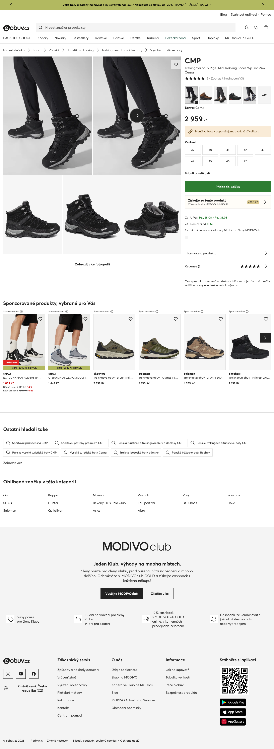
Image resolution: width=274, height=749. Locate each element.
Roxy (186, 495)
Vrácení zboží (67, 677)
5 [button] (214, 78)
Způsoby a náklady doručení (78, 670)
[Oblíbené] (256, 27)
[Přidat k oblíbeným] (176, 64)
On (5, 495)
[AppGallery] (233, 722)
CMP (193, 60)
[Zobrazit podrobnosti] (266, 253)
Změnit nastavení (58, 740)
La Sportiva (146, 503)
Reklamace (65, 700)
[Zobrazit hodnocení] (266, 266)
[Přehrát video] (137, 115)
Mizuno (98, 495)
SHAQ (7, 503)
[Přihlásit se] (247, 27)
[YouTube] (21, 674)
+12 (264, 95)
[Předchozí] (11, 5)
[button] (47, 115)
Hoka (231, 503)
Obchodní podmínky (126, 708)
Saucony (233, 495)
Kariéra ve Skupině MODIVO (132, 685)
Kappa (53, 495)
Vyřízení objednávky (72, 685)
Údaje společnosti (125, 670)
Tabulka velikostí (178, 677)
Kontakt (63, 708)
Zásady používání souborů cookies (95, 740)
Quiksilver (55, 510)
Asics (96, 510)
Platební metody (69, 693)
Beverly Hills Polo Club (109, 503)
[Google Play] (233, 703)
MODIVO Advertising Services (133, 700)
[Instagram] (8, 674)
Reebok (143, 495)
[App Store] (233, 712)
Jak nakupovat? (177, 670)
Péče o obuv (175, 685)
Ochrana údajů (129, 740)
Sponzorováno (11, 311)
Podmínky (37, 740)
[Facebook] (34, 674)
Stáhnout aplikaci (244, 14)
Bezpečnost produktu (181, 693)
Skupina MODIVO (124, 677)
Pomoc (266, 14)
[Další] (263, 5)
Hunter (53, 503)
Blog (223, 14)
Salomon (9, 510)
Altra (141, 510)
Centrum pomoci (69, 715)
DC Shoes (190, 503)
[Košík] (266, 27)
